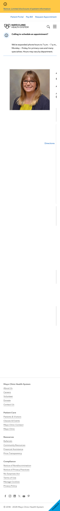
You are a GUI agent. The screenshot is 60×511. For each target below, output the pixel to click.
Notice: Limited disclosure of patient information (27, 8)
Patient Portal (17, 16)
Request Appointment (46, 16)
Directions (50, 143)
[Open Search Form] (48, 26)
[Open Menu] (55, 26)
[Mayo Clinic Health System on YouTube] (24, 496)
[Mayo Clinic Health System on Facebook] (5, 496)
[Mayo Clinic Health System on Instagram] (10, 496)
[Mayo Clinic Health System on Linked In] (14, 496)
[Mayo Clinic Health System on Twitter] (19, 496)
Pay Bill (29, 16)
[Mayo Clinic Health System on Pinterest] (29, 496)
